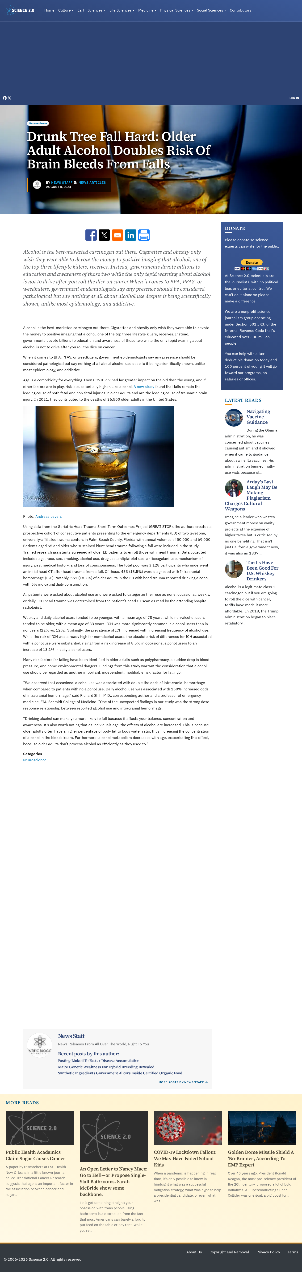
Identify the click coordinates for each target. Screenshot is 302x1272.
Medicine (146, 10)
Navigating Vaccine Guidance (258, 416)
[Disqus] (117, 828)
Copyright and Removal (229, 1252)
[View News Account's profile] (37, 184)
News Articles (92, 182)
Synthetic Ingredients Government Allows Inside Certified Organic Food (120, 1073)
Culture (64, 10)
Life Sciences (120, 10)
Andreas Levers (48, 516)
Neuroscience (38, 123)
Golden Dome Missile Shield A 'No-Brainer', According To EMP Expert (261, 1158)
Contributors (240, 10)
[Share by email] (117, 235)
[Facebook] (5, 98)
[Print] (144, 235)
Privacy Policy (268, 1252)
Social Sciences (210, 10)
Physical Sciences (175, 10)
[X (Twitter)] (9, 98)
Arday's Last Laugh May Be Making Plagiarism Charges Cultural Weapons (251, 495)
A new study (144, 386)
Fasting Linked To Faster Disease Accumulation (98, 1060)
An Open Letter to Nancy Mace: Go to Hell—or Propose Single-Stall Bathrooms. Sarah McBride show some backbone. (113, 1182)
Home (49, 10)
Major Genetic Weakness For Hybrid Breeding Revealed (106, 1066)
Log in (294, 98)
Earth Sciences (90, 10)
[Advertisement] (151, 60)
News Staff (62, 182)
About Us (194, 1252)
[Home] (22, 11)
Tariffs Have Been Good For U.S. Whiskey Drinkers (263, 570)
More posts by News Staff (181, 1082)
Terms (293, 1252)
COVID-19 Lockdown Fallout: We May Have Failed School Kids (185, 1158)
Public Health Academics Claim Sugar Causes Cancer (35, 1155)
